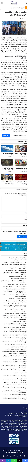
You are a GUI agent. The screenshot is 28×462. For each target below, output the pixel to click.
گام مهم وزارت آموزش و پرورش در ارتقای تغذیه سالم (15, 349)
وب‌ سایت (25, 225)
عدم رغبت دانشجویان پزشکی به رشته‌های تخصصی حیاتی (14, 335)
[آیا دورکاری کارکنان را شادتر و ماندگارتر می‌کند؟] (21, 148)
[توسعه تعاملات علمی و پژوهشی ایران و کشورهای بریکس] (21, 162)
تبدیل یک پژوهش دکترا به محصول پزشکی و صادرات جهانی (14, 351)
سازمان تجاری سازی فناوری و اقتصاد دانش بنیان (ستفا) (16, 415)
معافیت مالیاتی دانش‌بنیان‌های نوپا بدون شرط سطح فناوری (14, 315)
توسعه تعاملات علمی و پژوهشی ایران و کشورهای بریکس (21, 168)
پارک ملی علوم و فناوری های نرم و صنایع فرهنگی (17, 413)
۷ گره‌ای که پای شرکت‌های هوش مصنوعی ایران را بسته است (14, 301)
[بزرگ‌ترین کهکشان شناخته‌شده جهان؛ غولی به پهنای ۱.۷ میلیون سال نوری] (7, 162)
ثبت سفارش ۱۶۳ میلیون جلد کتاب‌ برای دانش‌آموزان (15, 309)
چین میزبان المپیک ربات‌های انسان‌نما (18, 311)
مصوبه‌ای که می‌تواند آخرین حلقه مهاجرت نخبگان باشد (15, 344)
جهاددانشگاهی (24, 412)
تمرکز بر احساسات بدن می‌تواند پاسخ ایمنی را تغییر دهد (15, 385)
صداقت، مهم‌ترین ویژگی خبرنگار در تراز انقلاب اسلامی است (14, 286)
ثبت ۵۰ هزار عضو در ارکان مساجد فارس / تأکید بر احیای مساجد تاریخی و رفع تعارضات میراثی (15, 328)
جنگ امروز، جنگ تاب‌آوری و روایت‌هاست (17, 298)
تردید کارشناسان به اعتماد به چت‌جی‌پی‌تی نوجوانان (16, 289)
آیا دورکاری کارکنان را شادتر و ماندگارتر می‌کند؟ (21, 153)
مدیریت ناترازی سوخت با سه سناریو (19, 347)
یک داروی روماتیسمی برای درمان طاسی (18, 278)
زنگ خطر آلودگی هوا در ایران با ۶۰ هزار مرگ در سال (15, 313)
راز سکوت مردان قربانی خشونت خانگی (18, 359)
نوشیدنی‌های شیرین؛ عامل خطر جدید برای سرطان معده (15, 382)
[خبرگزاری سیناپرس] (14, 3)
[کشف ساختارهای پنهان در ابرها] (7, 148)
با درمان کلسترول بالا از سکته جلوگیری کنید (21, 182)
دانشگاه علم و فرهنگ (23, 416)
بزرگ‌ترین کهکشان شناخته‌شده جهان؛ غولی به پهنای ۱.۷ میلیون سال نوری (7, 168)
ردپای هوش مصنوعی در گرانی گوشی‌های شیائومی (16, 284)
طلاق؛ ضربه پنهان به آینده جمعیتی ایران (18, 321)
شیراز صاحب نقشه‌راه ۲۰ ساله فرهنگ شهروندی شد (7, 182)
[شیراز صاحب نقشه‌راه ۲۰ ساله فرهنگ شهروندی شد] (7, 177)
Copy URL (5, 135)
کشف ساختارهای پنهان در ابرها (8, 153)
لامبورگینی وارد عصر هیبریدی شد (19, 373)
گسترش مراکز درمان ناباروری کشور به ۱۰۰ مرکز (17, 353)
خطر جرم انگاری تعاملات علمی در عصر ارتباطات (15, 8)
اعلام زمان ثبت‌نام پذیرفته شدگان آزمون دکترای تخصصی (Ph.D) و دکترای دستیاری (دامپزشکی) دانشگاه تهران (15, 305)
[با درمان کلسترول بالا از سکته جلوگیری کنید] (21, 177)
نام (26, 213)
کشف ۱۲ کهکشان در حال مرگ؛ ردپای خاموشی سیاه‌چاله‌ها (15, 303)
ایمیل (25, 219)
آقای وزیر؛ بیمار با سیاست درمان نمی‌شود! (17, 276)
